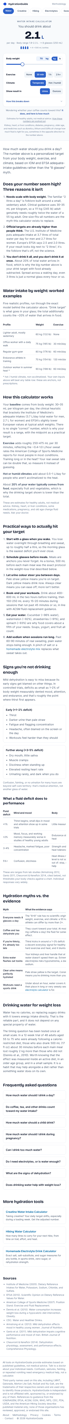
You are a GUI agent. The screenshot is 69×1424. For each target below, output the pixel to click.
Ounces (57, 91)
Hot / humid (55, 82)
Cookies (46, 1415)
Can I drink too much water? (24, 1149)
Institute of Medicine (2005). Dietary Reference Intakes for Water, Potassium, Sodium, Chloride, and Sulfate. (34, 1287)
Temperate (38, 82)
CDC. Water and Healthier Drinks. (24, 1320)
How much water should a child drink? (30, 1122)
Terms (57, 1415)
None (29, 74)
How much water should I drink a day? (30, 1095)
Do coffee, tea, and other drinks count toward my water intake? (30, 1109)
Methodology (59, 3)
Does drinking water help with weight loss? (33, 1184)
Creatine (21, 10)
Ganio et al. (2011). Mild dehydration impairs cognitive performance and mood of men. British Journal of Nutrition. (35, 1335)
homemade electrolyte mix (23, 649)
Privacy (34, 1415)
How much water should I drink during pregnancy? (30, 1136)
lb (60, 58)
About (6, 1415)
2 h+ (58, 74)
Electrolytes (51, 10)
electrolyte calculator (36, 989)
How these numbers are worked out (42, 119)
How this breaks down (17, 101)
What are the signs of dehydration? (28, 1173)
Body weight (13, 58)
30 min (40, 74)
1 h (50, 74)
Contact (9, 1418)
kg (54, 58)
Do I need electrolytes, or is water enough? (33, 1161)
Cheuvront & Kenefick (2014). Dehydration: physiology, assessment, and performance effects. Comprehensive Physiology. (34, 1345)
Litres (45, 91)
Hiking (35, 10)
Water (8, 10)
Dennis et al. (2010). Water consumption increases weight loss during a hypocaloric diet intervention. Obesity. (33, 1313)
